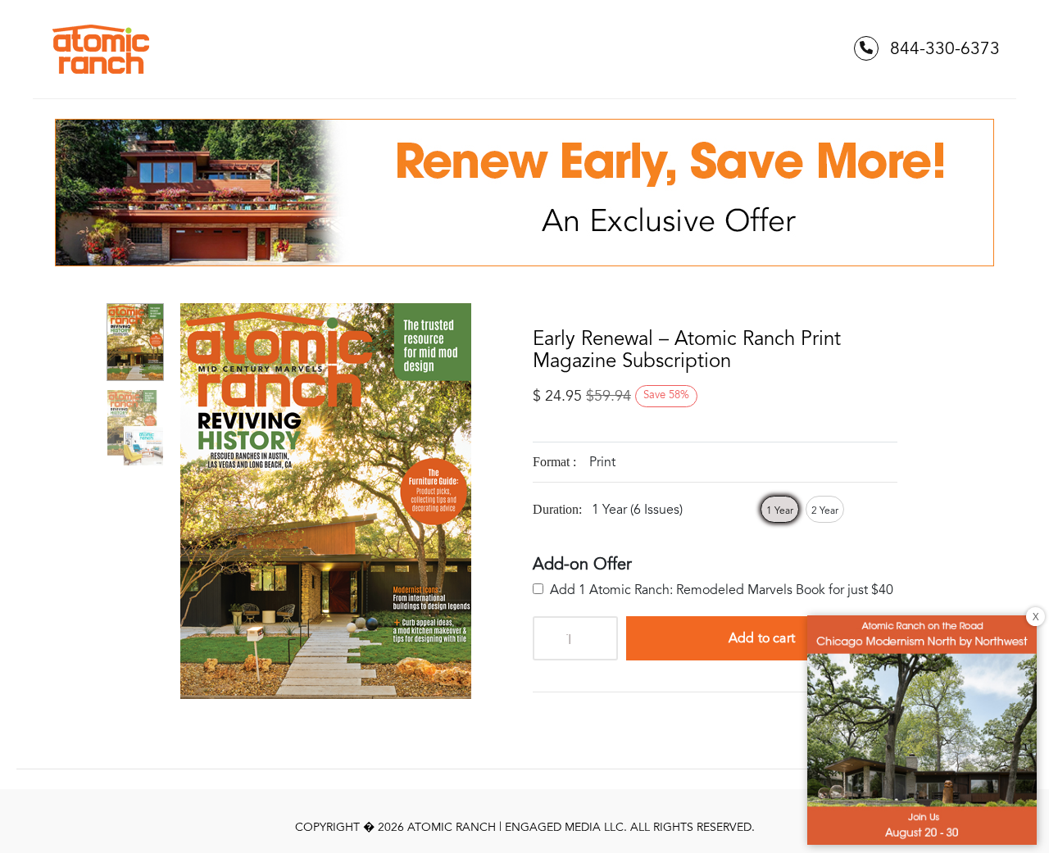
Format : (554, 462)
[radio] (780, 509)
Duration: (557, 509)
